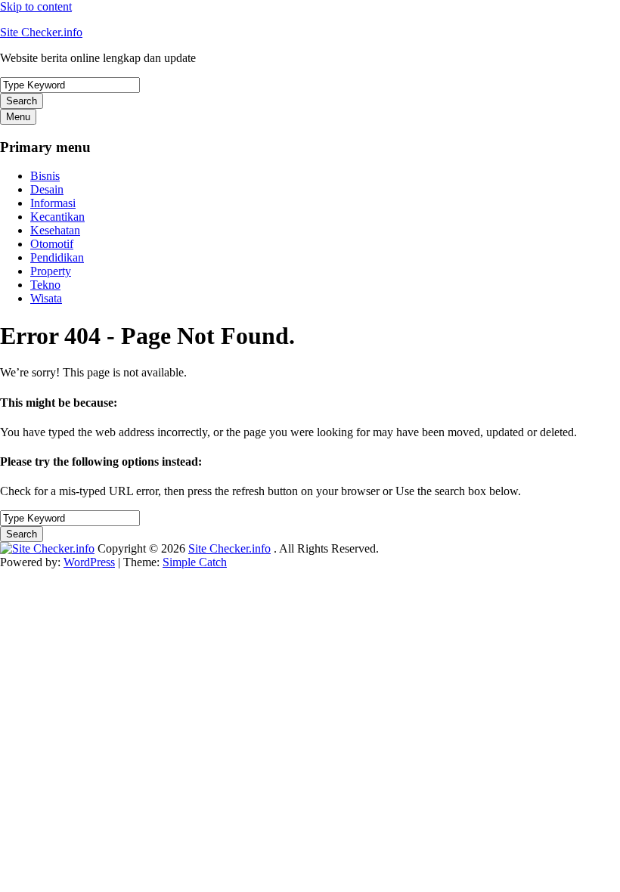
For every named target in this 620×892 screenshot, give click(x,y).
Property (50, 271)
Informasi (53, 203)
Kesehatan (55, 230)
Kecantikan (57, 216)
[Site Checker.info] (47, 548)
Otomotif (51, 243)
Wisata (46, 298)
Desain (47, 189)
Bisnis (45, 175)
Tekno (45, 284)
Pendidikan (57, 257)
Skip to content (36, 6)
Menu (18, 116)
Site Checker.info (41, 32)
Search (21, 101)
